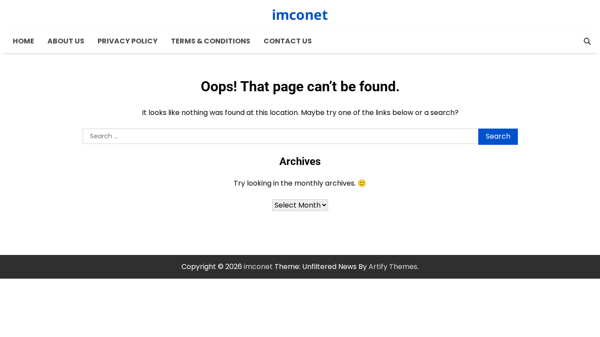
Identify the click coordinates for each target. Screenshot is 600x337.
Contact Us (288, 41)
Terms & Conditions (210, 41)
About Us (65, 41)
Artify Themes (393, 267)
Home (23, 41)
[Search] (587, 41)
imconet (300, 14)
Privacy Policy (128, 41)
